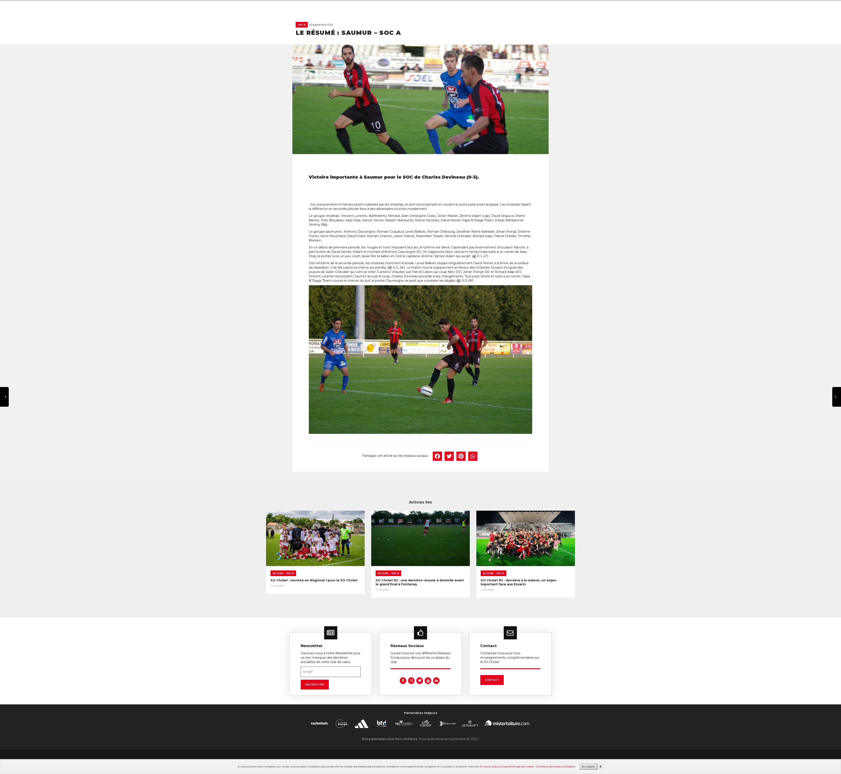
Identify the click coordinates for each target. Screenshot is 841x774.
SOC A (302, 24)
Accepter (588, 767)
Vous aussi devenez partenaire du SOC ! (449, 739)
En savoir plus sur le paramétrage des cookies (507, 766)
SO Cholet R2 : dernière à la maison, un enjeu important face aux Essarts (518, 582)
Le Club (278, 573)
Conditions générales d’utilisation (555, 766)
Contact (492, 680)
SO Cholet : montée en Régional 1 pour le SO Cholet (314, 580)
